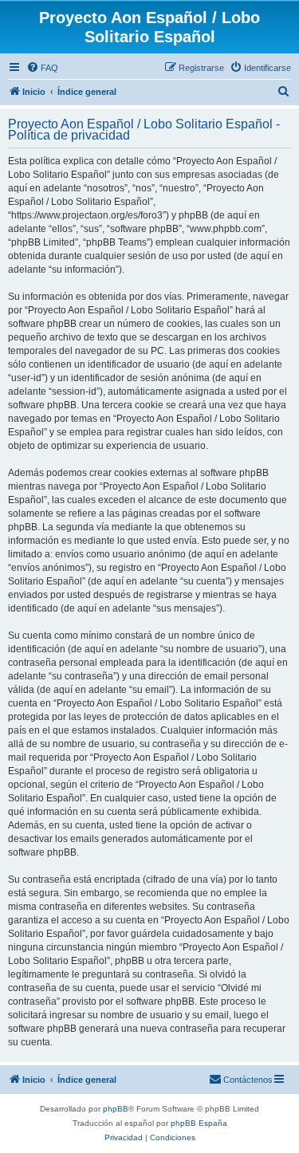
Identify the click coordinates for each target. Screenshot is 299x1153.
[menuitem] (42, 67)
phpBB (115, 1108)
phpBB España (199, 1123)
